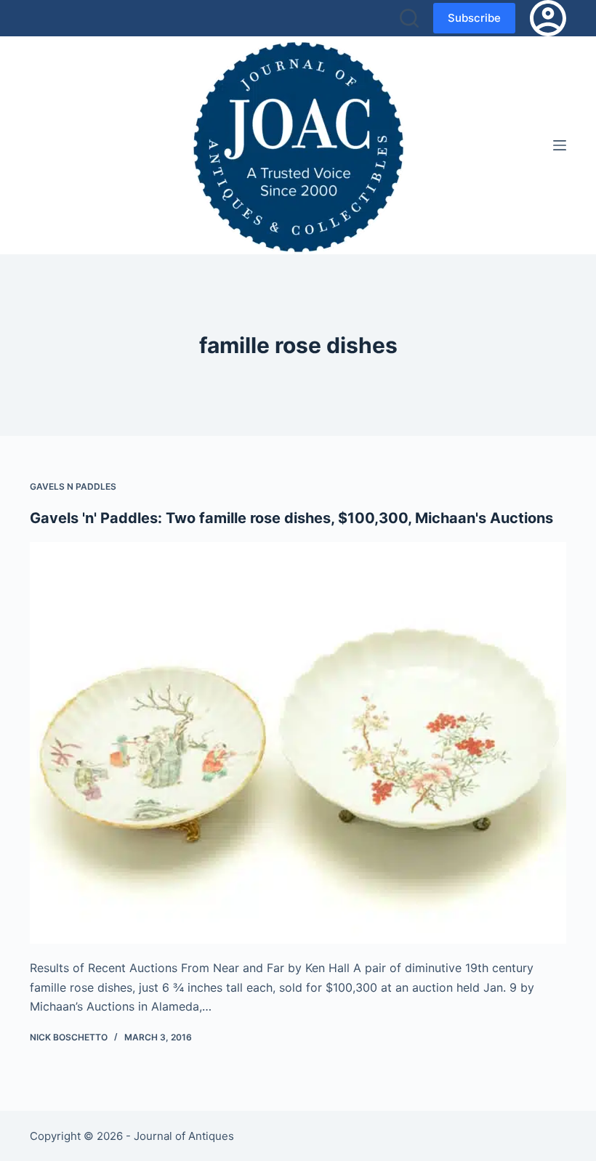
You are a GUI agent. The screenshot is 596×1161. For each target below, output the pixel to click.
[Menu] (559, 145)
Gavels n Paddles (73, 486)
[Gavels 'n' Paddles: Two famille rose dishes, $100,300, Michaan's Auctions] (298, 743)
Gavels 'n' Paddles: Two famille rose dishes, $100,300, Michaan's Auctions (291, 518)
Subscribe (474, 18)
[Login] (548, 18)
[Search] (409, 18)
